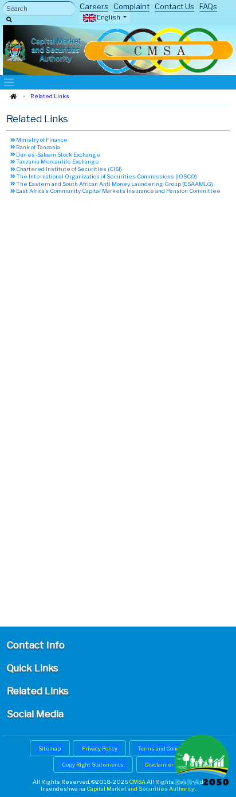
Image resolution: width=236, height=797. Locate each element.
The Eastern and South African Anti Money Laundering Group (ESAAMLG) (114, 184)
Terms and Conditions (166, 748)
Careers (94, 6)
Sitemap (49, 748)
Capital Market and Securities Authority (140, 789)
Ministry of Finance (41, 140)
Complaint (131, 6)
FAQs (208, 6)
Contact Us (174, 6)
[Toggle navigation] (9, 82)
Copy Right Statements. (93, 764)
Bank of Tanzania (37, 147)
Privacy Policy (99, 748)
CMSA (138, 782)
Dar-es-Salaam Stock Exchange (57, 154)
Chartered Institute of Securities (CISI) (68, 169)
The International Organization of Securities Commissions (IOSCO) (106, 176)
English (108, 17)
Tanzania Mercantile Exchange (57, 161)
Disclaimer (159, 764)
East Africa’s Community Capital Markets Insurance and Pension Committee (118, 191)
